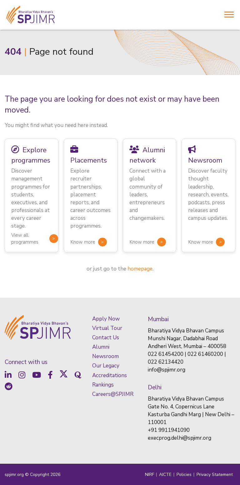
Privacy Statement (215, 474)
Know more (82, 242)
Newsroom (105, 356)
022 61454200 (165, 354)
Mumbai (158, 319)
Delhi (155, 387)
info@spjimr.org (166, 369)
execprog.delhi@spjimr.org (179, 438)
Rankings (103, 384)
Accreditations (109, 375)
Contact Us (105, 337)
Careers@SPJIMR (112, 394)
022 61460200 (205, 354)
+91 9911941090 (169, 430)
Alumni (100, 347)
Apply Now (106, 318)
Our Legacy (105, 365)
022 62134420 (165, 362)
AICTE (165, 474)
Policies (184, 474)
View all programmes (24, 238)
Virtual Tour (107, 328)
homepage (140, 268)
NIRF (149, 474)
